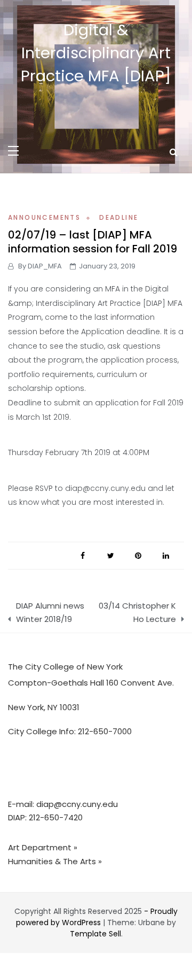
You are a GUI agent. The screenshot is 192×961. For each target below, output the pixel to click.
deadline (118, 217)
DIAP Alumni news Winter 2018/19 (50, 612)
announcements (44, 217)
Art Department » (42, 847)
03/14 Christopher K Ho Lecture (137, 612)
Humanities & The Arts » (55, 861)
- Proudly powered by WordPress (97, 917)
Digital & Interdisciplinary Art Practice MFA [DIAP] (96, 53)
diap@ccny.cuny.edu (77, 804)
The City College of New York (65, 666)
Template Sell (95, 933)
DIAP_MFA (45, 266)
